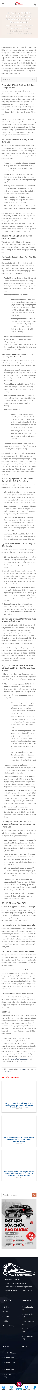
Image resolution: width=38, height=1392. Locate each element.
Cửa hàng (6, 1316)
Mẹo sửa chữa (23, 1069)
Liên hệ (5, 1312)
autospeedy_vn (27, 33)
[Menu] (3, 3)
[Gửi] (34, 1195)
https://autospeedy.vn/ (20, 1059)
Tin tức (5, 1321)
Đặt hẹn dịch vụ (8, 1326)
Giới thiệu (6, 1307)
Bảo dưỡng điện (8, 1370)
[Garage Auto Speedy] (19, 3)
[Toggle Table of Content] (32, 79)
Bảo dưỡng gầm (8, 1357)
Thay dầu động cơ (9, 1353)
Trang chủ (8, 26)
